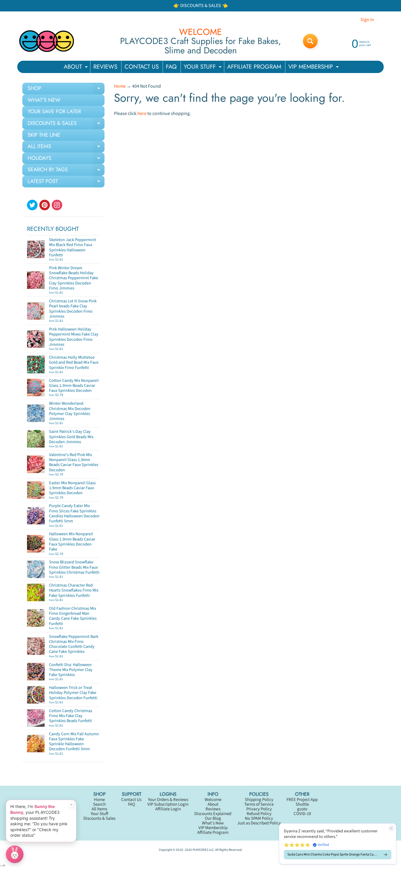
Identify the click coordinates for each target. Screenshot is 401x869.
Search (99, 804)
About (213, 804)
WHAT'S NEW (44, 100)
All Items (99, 809)
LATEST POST (66, 182)
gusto (302, 809)
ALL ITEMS (66, 148)
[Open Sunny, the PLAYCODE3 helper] (14, 854)
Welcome (213, 800)
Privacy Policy (259, 809)
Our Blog (213, 818)
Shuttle (302, 804)
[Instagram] (57, 205)
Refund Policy (259, 814)
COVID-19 (302, 814)
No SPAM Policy (259, 818)
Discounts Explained (212, 814)
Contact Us (131, 800)
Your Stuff (99, 814)
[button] (337, 843)
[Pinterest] (44, 205)
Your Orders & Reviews (168, 800)
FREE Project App (302, 800)
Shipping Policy (259, 800)
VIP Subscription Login (167, 804)
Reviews (212, 809)
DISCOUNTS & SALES (66, 124)
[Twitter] (32, 205)
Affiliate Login (168, 809)
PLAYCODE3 (200, 850)
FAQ (171, 66)
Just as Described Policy (259, 823)
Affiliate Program (212, 832)
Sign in (367, 19)
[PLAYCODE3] (46, 41)
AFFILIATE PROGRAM (254, 66)
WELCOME (200, 32)
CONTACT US (141, 66)
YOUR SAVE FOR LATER (54, 111)
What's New (213, 823)
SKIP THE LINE (44, 135)
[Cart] (94, 257)
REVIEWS (105, 66)
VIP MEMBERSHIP (314, 67)
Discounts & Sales (99, 818)
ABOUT (76, 67)
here (141, 113)
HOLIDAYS (66, 159)
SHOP (66, 89)
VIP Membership (213, 828)
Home (120, 86)
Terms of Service (259, 804)
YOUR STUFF (203, 67)
